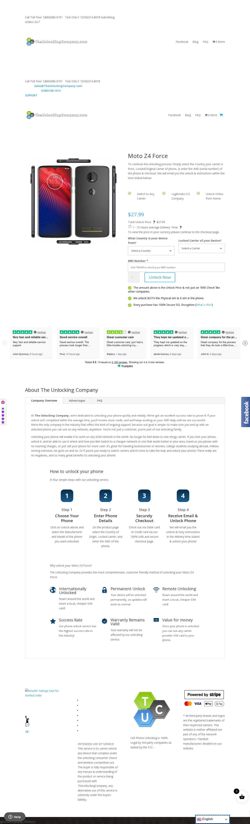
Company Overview (44, 400)
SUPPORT (142, 17)
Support (85, 731)
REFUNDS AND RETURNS (96, 720)
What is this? (204, 305)
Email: (53, 86)
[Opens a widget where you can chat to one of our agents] (14, 817)
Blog (195, 41)
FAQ (205, 41)
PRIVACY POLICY (91, 715)
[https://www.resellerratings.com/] (46, 695)
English (207, 819)
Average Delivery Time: (165, 227)
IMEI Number (137, 261)
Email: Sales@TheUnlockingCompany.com (179, 17)
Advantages (77, 400)
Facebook (182, 41)
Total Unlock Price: (141, 222)
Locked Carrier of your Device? (200, 240)
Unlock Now (160, 277)
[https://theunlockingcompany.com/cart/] (221, 115)
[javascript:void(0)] (73, 201)
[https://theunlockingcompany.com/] (56, 41)
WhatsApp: (43, 90)
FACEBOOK (87, 700)
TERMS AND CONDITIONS (97, 710)
